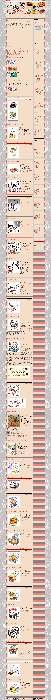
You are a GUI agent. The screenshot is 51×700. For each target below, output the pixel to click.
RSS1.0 (35, 244)
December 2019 (36, 190)
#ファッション (22, 611)
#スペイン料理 (21, 50)
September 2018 (36, 204)
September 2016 (36, 230)
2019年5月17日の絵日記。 (12, 623)
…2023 (36, 118)
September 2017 (36, 217)
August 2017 (35, 218)
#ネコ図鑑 (25, 425)
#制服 (10, 48)
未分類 (35, 135)
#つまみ (21, 51)
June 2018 (35, 207)
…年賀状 (36, 128)
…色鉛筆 (36, 108)
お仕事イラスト (30, 460)
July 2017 (35, 219)
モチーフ (35, 49)
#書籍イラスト (21, 453)
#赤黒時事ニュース (23, 346)
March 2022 (35, 162)
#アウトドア (16, 53)
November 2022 (36, 153)
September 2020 (36, 180)
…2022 (36, 119)
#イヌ (14, 46)
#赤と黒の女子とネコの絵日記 (24, 183)
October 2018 (36, 203)
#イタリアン (9, 50)
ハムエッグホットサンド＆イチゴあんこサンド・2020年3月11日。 (19, 530)
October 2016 (36, 229)
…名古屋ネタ (37, 63)
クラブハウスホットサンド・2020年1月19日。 (16, 567)
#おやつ (17, 51)
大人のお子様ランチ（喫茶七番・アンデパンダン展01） (17, 161)
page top (25, 699)
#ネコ (23, 184)
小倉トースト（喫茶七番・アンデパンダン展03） (16, 124)
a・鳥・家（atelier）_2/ (9, 0)
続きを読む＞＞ (9, 93)
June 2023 (35, 148)
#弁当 (8, 51)
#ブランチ (12, 54)
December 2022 (36, 152)
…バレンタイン (37, 130)
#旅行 (15, 48)
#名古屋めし (9, 57)
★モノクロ (36, 66)
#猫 (20, 184)
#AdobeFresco (26, 184)
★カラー (36, 50)
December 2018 (36, 201)
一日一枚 (31, 197)
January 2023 (36, 151)
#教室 (13, 48)
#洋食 (15, 50)
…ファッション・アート (38, 88)
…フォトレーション (37, 116)
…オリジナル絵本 (37, 64)
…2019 (36, 122)
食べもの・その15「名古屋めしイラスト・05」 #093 (17, 440)
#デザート (11, 51)
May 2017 (35, 221)
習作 (34, 133)
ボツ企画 (31, 643)
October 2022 (36, 154)
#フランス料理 (26, 50)
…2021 (36, 120)
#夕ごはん (19, 54)
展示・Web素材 (30, 99)
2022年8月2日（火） (11, 239)
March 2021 (35, 175)
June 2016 (35, 233)
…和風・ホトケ (37, 62)
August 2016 (35, 231)
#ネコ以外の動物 (9, 46)
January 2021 (36, 176)
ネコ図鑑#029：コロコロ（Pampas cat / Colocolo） (16, 411)
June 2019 (35, 194)
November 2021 (36, 166)
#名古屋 (13, 57)
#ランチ (16, 54)
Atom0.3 (35, 245)
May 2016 (35, 234)
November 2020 (36, 178)
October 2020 (36, 179)
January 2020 (36, 189)
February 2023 (36, 150)
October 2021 (36, 167)
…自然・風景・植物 (38, 61)
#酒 (19, 51)
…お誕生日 (36, 131)
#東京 (18, 57)
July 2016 (35, 232)
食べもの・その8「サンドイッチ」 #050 (15, 477)
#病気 (17, 48)
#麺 (23, 51)
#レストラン (12, 53)
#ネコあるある (22, 630)
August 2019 (35, 193)
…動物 (36, 54)
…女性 (36, 51)
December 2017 (36, 214)
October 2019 (36, 191)
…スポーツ (36, 89)
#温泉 (22, 48)
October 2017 (36, 216)
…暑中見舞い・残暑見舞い (38, 129)
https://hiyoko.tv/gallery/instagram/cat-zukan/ (20, 435)
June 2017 (35, 220)
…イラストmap (37, 102)
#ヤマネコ (21, 414)
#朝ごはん (8, 54)
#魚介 (12, 52)
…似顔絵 (36, 104)
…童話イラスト (37, 65)
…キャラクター (37, 103)
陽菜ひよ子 (28, 21)
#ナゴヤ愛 (17, 453)
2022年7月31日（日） (11, 258)
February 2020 (36, 188)
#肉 (10, 52)
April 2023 (35, 149)
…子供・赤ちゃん (37, 52)
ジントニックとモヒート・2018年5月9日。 (15, 660)
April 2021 (35, 174)
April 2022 (35, 161)
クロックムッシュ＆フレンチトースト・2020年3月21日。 (17, 511)
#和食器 (20, 53)
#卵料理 (15, 52)
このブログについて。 (12, 20)
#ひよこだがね (20, 46)
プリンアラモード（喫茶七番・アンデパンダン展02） (17, 142)
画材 (34, 107)
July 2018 (35, 206)
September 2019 (36, 192)
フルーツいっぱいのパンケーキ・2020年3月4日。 (16, 548)
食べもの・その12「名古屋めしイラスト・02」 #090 (17, 459)
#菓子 (14, 51)
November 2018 (36, 202)
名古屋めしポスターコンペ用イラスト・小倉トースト (17, 641)
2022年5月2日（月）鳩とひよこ (13, 279)
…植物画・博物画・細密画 (38, 106)
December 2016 (36, 227)
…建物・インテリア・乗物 (39, 75)
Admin (35, 246)
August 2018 (35, 205)
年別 (34, 117)
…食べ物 (36, 55)
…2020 (36, 121)
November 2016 (36, 228)
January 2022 (36, 164)
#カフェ (8, 53)
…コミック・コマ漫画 (38, 105)
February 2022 (36, 163)
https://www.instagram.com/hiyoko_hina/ (17, 436)
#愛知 (15, 57)
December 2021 (36, 165)
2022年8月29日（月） (11, 218)
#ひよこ (16, 46)
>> (20, 697)
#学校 (8, 48)
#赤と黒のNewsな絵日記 (23, 344)
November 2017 (36, 215)
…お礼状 (36, 132)
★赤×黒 (36, 81)
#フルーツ (28, 51)
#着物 (24, 48)
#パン (26, 51)
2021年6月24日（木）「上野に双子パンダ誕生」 (16, 338)
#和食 (17, 50)
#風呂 (20, 48)
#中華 (12, 50)
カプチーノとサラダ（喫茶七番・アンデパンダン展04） (17, 97)
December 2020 (36, 177)
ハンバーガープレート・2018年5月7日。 (15, 679)
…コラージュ (36, 115)
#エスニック (30, 50)
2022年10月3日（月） (11, 177)
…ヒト (36, 53)
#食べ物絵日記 (22, 520)
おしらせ (31, 21)
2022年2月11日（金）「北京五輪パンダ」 (15, 316)
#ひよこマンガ (25, 46)
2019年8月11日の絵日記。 (12, 604)
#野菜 (8, 52)
